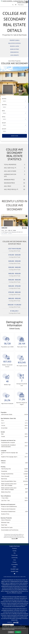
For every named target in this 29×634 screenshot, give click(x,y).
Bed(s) (3, 110)
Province (14, 548)
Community (14, 557)
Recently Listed (14, 46)
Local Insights (14, 55)
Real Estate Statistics (14, 43)
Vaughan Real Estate (14, 546)
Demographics (14, 52)
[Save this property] (26, 216)
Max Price (4, 104)
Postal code (14, 555)
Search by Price (14, 49)
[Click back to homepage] (14, 1)
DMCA (14, 567)
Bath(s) (3, 116)
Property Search (14, 40)
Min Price (4, 98)
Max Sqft (4, 128)
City (14, 553)
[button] (26, 2)
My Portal (21, 4)
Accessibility (14, 564)
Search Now (14, 136)
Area (14, 560)
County (14, 550)
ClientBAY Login (14, 569)
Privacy (14, 562)
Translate (24, 625)
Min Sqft (4, 122)
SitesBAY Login (14, 571)
